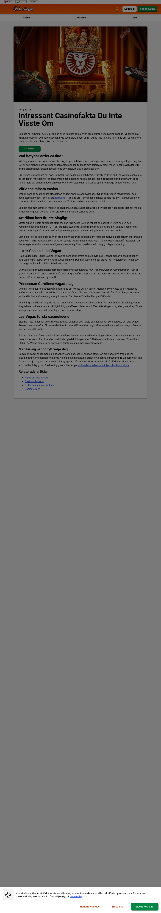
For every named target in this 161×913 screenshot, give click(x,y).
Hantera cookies (90, 906)
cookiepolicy (76, 896)
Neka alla (117, 906)
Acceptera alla (144, 906)
